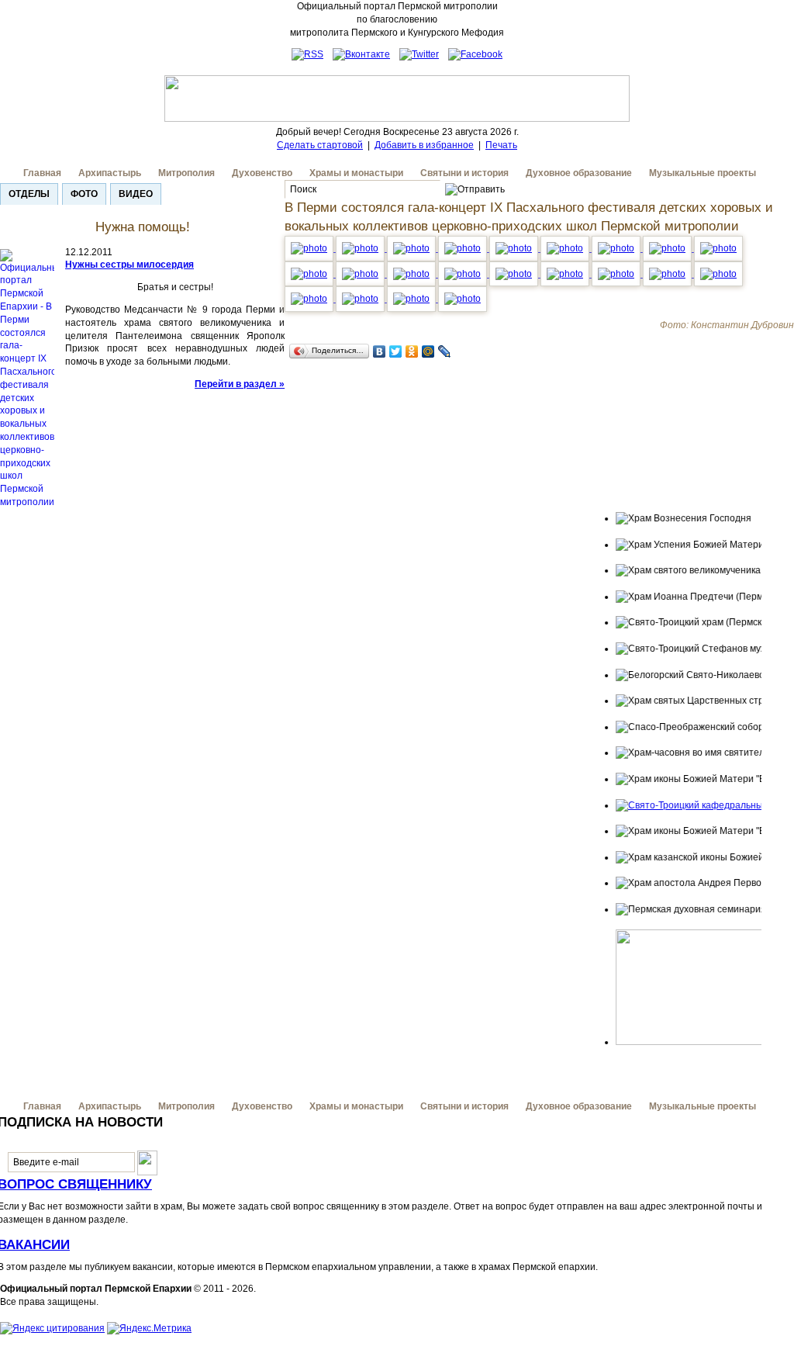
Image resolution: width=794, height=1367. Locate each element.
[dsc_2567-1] (718, 248)
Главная (42, 173)
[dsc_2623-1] (412, 273)
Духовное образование (579, 173)
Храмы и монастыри (356, 173)
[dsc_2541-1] (361, 248)
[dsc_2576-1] (463, 248)
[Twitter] (396, 351)
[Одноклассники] (412, 351)
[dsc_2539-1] (310, 248)
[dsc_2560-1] (412, 248)
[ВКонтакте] (379, 351)
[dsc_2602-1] (361, 273)
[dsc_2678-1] (361, 298)
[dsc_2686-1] (462, 298)
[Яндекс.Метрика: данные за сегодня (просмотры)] (149, 1328)
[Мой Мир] (428, 351)
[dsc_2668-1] (668, 273)
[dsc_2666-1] (718, 273)
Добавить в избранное (424, 145)
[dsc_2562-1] (566, 248)
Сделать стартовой (320, 145)
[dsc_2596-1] (310, 273)
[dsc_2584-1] (668, 248)
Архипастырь (109, 173)
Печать (501, 145)
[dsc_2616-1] (617, 273)
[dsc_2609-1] (514, 273)
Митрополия (186, 173)
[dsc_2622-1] (566, 273)
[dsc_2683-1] (412, 298)
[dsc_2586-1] (617, 248)
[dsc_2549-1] (514, 248)
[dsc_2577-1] (463, 273)
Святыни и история (464, 173)
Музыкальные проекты (702, 173)
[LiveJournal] (445, 351)
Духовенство (262, 173)
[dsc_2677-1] (310, 298)
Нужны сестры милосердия (129, 264)
